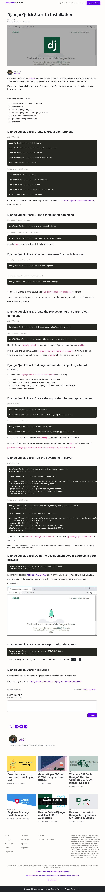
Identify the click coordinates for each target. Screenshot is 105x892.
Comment (92, 715)
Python (24, 843)
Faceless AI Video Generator (51, 876)
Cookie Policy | (55, 872)
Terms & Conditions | (43, 872)
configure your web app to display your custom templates (56, 681)
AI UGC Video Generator (34, 876)
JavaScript (25, 839)
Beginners (9, 852)
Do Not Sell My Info (52, 880)
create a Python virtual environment (78, 200)
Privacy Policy (70, 889)
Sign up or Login (93, 3)
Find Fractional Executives (70, 876)
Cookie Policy (56, 889)
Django (32, 78)
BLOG (7, 835)
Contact (83, 3)
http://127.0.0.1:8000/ (37, 575)
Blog (73, 3)
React (7, 848)
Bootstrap (9, 843)
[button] (17, 726)
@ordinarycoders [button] (89, 689)
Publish (64, 3)
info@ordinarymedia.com (48, 839)
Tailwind (24, 835)
